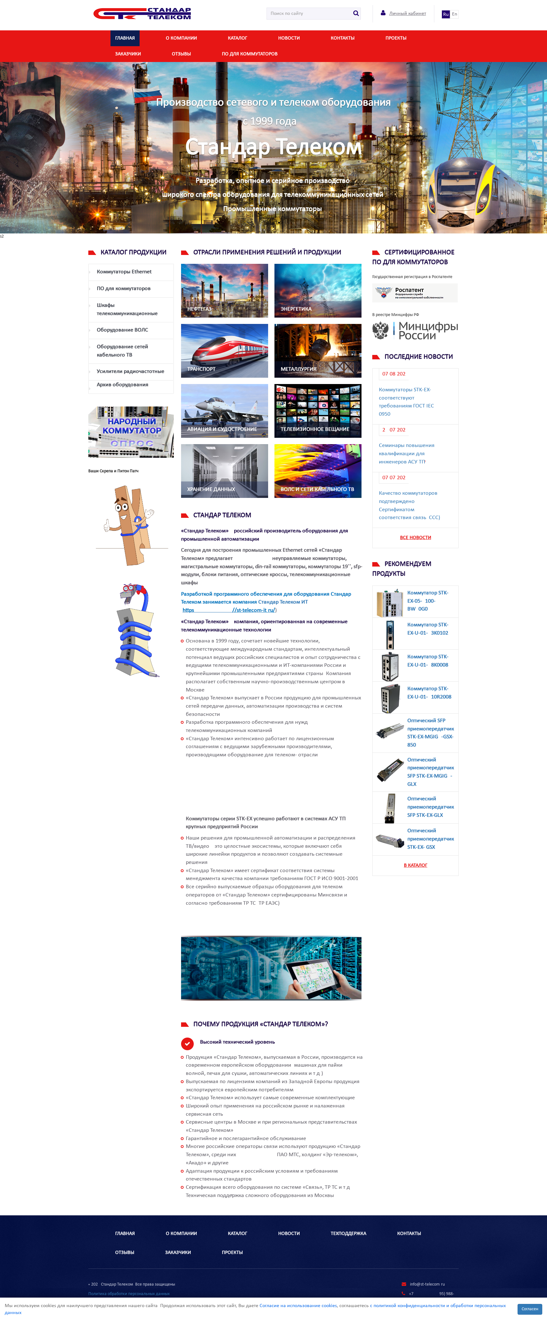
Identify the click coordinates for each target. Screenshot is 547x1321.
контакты (343, 38)
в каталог (415, 865)
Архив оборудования (122, 385)
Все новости (415, 537)
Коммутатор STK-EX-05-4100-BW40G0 (428, 601)
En (454, 14)
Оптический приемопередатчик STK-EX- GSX (430, 839)
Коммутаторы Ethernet (124, 272)
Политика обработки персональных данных (129, 1294)
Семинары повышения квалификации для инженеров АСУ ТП (407, 454)
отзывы (181, 54)
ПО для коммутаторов (250, 54)
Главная (125, 38)
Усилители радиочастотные (130, 372)
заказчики (128, 54)
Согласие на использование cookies (298, 1305)
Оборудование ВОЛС (122, 330)
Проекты (396, 38)
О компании (181, 38)
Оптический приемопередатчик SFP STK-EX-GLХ (430, 807)
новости (289, 38)
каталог (237, 38)
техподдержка (348, 1233)
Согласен (530, 1309)
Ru (446, 14)
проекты (232, 1252)
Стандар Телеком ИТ (283, 602)
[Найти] (356, 14)
